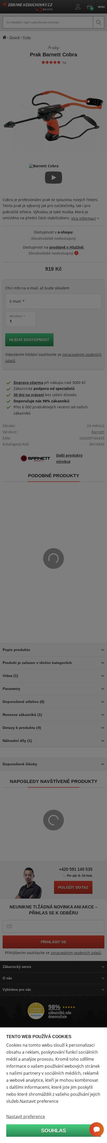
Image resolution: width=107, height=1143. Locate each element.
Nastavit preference (25, 1116)
